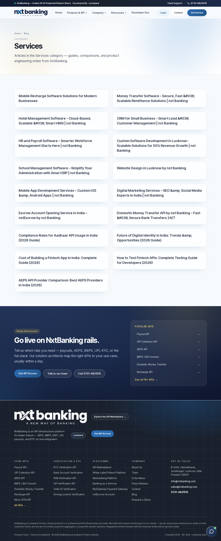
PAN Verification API (65, 478)
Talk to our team (57, 373)
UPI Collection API (168, 341)
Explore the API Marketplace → (110, 416)
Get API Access (27, 373)
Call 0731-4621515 (89, 373)
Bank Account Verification (68, 472)
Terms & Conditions (40, 534)
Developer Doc (140, 12)
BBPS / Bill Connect (168, 356)
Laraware (94, 3)
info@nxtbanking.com (183, 481)
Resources (117, 12)
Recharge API (168, 372)
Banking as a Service (105, 483)
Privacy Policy (21, 534)
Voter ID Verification (65, 489)
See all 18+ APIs (146, 379)
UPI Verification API (64, 483)
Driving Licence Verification (69, 494)
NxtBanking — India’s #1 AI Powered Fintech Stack (44, 3)
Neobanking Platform (105, 478)
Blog (26, 33)
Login (163, 12)
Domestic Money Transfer (168, 364)
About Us (137, 467)
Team (135, 472)
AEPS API (168, 349)
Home (58, 12)
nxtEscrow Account (103, 494)
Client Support (174, 3)
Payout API (168, 334)
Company (98, 12)
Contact (178, 12)
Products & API (76, 12)
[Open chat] (211, 531)
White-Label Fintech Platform (109, 472)
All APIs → (20, 505)
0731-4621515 (199, 3)
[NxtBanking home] (30, 12)
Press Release (140, 483)
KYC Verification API (65, 467)
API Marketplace (102, 467)
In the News (138, 478)
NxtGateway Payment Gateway (110, 489)
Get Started (197, 12)
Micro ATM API (22, 499)
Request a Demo (141, 499)
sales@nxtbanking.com (184, 486)
